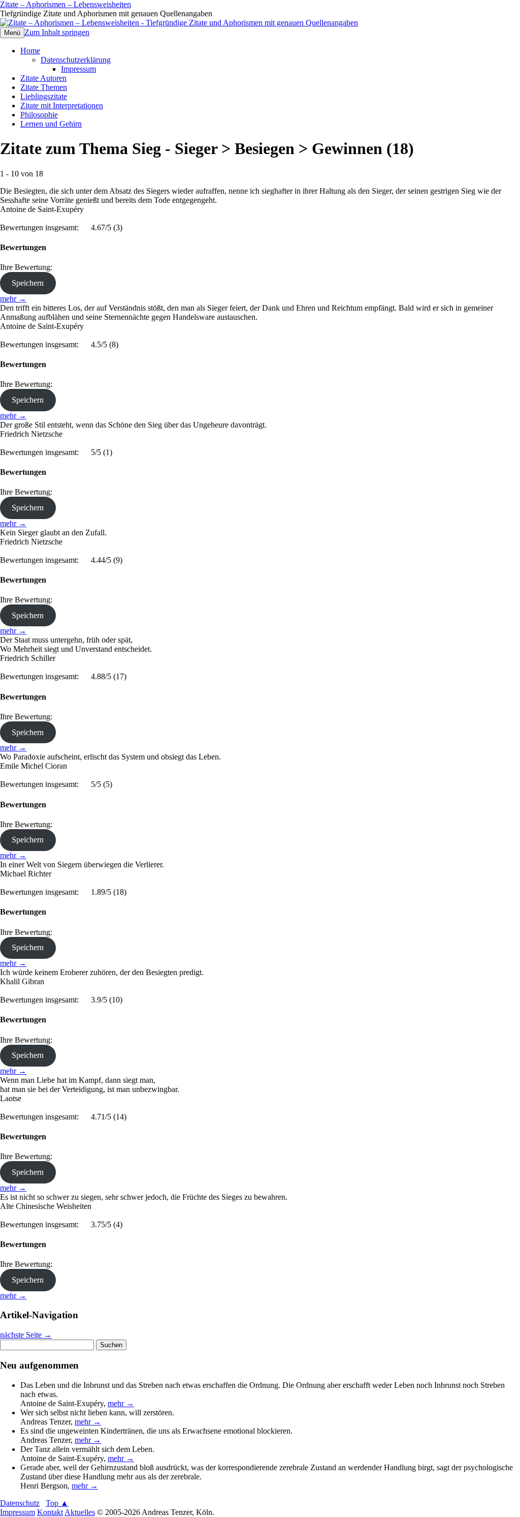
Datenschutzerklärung (76, 59)
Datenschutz (20, 1503)
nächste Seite (26, 1334)
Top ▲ (57, 1503)
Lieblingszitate (43, 96)
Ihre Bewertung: (28, 267)
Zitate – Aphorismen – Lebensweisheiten (65, 4)
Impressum (78, 69)
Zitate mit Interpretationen (61, 105)
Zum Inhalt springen (56, 32)
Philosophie (39, 114)
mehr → (13, 298)
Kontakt (50, 1512)
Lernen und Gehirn (51, 123)
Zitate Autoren (43, 78)
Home (30, 50)
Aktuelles (79, 1512)
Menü (12, 33)
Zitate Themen (43, 87)
